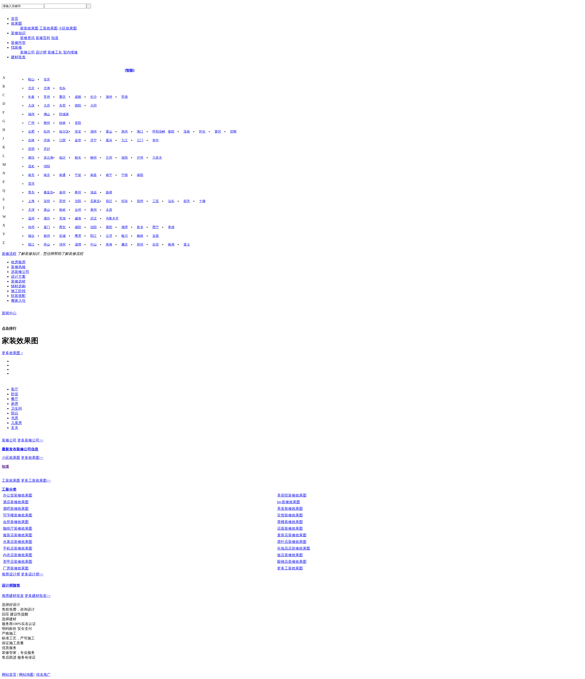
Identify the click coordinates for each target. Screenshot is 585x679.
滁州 (109, 97)
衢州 (78, 192)
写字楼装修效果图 (17, 515)
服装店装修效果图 (17, 535)
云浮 (109, 236)
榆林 (140, 236)
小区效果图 (67, 28)
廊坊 (31, 157)
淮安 (78, 131)
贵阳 (78, 123)
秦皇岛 (48, 192)
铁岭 (62, 209)
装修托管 (18, 43)
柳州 (93, 157)
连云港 (48, 157)
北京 (31, 88)
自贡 (155, 244)
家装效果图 (29, 28)
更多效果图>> (32, 458)
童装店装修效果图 (291, 535)
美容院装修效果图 (291, 495)
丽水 (78, 157)
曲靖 (109, 192)
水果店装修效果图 (17, 542)
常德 (124, 97)
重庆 (62, 97)
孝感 (171, 227)
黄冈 (218, 131)
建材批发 (18, 57)
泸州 (140, 157)
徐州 (31, 227)
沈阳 (78, 201)
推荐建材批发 (13, 596)
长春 (31, 97)
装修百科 (43, 38)
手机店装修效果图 (17, 548)
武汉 (93, 218)
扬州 (47, 236)
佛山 (47, 114)
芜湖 (62, 218)
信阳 (93, 227)
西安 (62, 227)
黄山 (109, 131)
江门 (140, 140)
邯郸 (233, 131)
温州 (31, 218)
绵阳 (47, 166)
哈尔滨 (64, 131)
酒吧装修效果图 (16, 509)
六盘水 (157, 157)
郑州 (140, 244)
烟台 (31, 236)
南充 (31, 175)
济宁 (93, 140)
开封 (47, 149)
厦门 (47, 227)
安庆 (47, 79)
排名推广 (43, 674)
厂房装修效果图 (16, 568)
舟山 (47, 244)
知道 (54, 38)
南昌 (93, 175)
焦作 (155, 140)
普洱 (31, 183)
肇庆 (124, 244)
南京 (47, 175)
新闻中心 (9, 313)
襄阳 (109, 227)
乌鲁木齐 (112, 218)
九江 (124, 140)
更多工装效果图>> (36, 480)
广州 (31, 123)
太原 (109, 209)
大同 (93, 105)
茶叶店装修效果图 (291, 542)
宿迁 (109, 201)
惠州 (124, 131)
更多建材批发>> (38, 596)
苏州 (62, 201)
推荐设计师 (11, 574)
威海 (78, 218)
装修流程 (9, 254)
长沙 (93, 97)
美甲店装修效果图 (17, 562)
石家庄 (95, 201)
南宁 (109, 175)
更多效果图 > (12, 353)
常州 (47, 97)
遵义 (186, 244)
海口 (140, 131)
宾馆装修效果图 (290, 515)
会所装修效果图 (16, 522)
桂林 (62, 123)
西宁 (155, 227)
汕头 (171, 201)
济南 (47, 140)
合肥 (31, 131)
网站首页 (9, 674)
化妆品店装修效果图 (293, 548)
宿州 (140, 201)
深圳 (47, 201)
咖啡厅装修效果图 (17, 528)
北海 (47, 88)
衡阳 (171, 131)
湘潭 (124, 227)
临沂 (62, 157)
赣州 (47, 123)
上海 (31, 201)
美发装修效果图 (290, 509)
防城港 (64, 114)
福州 (31, 114)
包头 (62, 88)
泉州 (62, 192)
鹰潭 (78, 236)
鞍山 (31, 79)
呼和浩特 (158, 131)
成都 (78, 97)
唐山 (47, 209)
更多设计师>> (32, 574)
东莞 (62, 105)
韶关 (186, 201)
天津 (31, 209)
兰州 (109, 157)
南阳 (140, 175)
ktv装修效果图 (288, 502)
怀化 (202, 131)
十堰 (202, 201)
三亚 (155, 201)
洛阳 (124, 157)
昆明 (31, 149)
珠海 (109, 244)
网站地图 (26, 674)
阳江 (93, 236)
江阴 (62, 140)
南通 (62, 175)
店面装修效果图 (290, 528)
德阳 (78, 105)
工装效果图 (48, 28)
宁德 (124, 175)
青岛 (31, 192)
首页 (14, 19)
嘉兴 (109, 140)
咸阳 (78, 227)
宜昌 (155, 236)
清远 (93, 192)
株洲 (171, 244)
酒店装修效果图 (16, 502)
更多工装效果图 (290, 568)
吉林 (31, 140)
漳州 (62, 244)
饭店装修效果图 (290, 555)
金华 (78, 140)
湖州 (93, 131)
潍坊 (47, 218)
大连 (31, 105)
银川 (124, 236)
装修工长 (55, 52)
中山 (93, 244)
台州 (78, 209)
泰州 (93, 209)
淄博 (78, 244)
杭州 (47, 131)
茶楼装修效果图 (290, 522)
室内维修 (70, 52)
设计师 (41, 52)
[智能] (129, 70)
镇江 (31, 244)
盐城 (62, 236)
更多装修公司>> (30, 440)
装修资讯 (27, 38)
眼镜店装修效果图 (291, 562)
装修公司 (27, 52)
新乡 (140, 227)
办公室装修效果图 (17, 495)
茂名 (31, 166)
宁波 (78, 175)
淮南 (186, 131)
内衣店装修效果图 (17, 555)
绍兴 (124, 201)
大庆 (47, 105)
